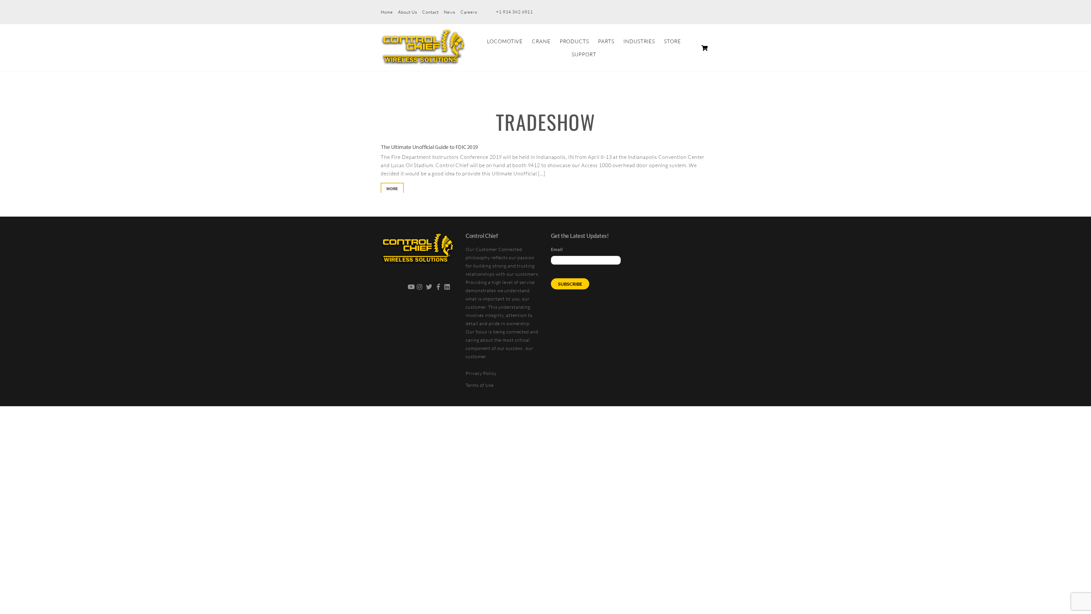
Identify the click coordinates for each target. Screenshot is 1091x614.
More (392, 188)
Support (584, 54)
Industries (639, 41)
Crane (541, 41)
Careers (469, 12)
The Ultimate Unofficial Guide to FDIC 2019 (429, 147)
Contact (430, 12)
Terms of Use (480, 385)
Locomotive (505, 41)
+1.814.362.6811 (514, 11)
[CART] (704, 48)
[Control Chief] (423, 62)
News (449, 12)
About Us (407, 12)
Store (672, 41)
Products (574, 41)
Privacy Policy (481, 373)
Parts (606, 41)
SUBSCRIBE (570, 284)
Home (387, 12)
